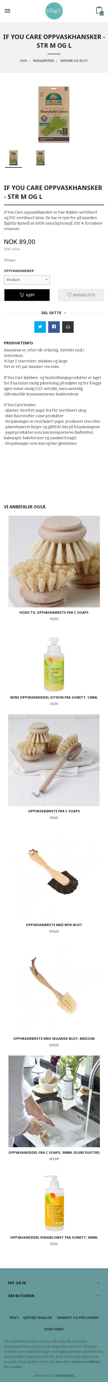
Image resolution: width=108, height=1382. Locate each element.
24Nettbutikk (64, 1376)
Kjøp (30, 294)
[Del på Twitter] (40, 327)
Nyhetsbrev (54, 1329)
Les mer (56, 1362)
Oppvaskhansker (19, 271)
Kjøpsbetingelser (37, 1317)
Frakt (14, 1317)
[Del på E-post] (68, 327)
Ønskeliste (83, 294)
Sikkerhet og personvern (78, 1317)
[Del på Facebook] (54, 327)
